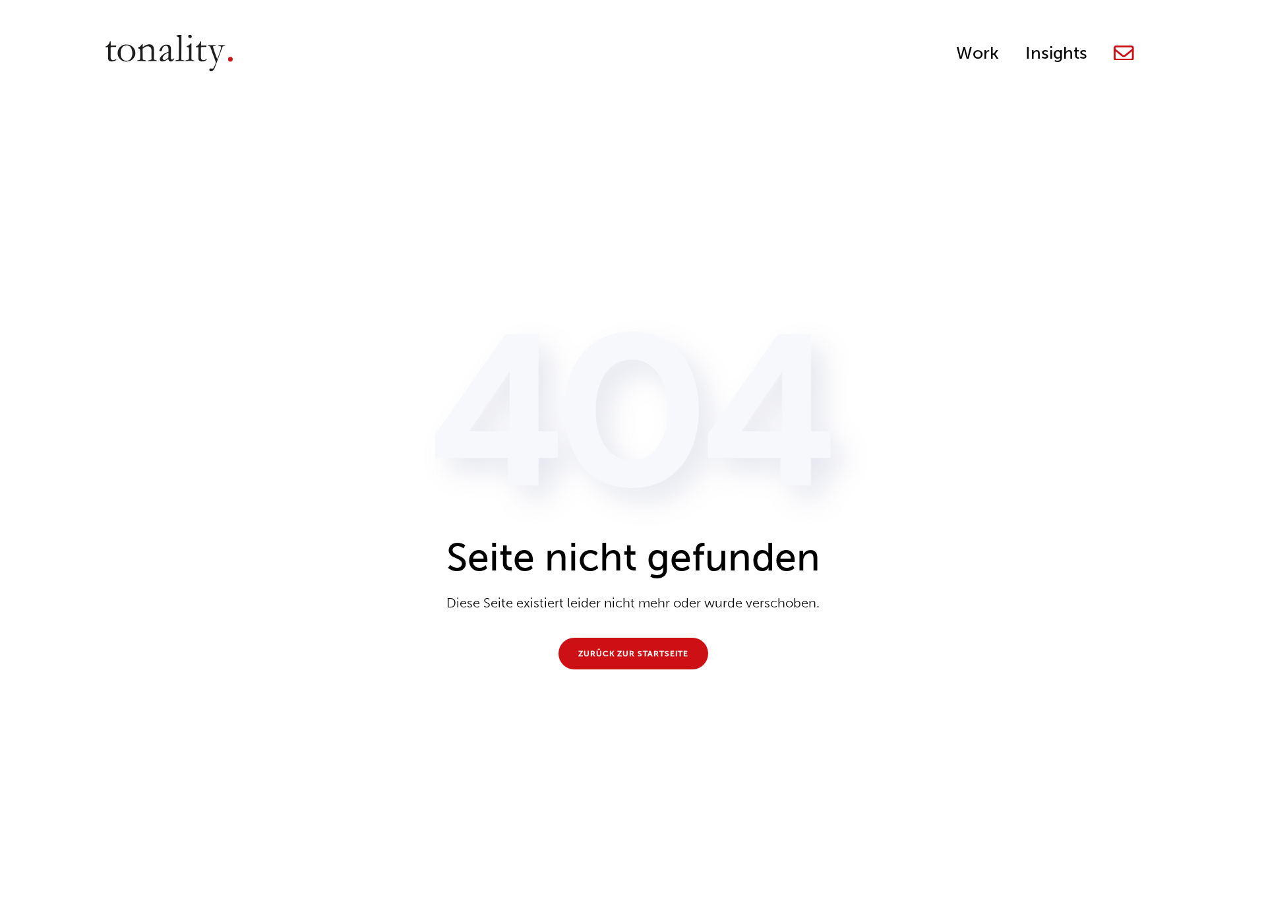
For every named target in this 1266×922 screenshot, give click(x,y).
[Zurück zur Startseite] (169, 52)
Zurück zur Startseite (633, 653)
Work (977, 53)
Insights (1056, 53)
